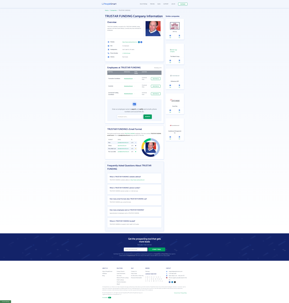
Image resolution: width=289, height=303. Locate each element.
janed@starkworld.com (123, 152)
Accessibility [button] (105, 297)
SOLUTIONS (143, 4)
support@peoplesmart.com (175, 271)
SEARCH (147, 116)
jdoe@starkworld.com (123, 149)
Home (107, 10)
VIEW (156, 78)
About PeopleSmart (107, 271)
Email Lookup (120, 280)
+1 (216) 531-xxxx (126, 53)
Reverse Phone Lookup (123, 278)
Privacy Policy (165, 254)
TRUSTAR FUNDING (130, 134)
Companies (113, 10)
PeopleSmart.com (131, 255)
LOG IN (173, 4)
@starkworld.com (128, 79)
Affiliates (104, 274)
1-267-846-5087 (172, 274)
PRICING (152, 4)
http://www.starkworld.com (129, 42)
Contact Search (120, 271)
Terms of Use (157, 254)
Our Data (119, 276)
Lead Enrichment (121, 274)
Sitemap (147, 271)
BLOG (159, 4)
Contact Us (134, 271)
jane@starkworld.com (123, 143)
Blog (103, 276)
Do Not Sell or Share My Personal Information (137, 277)
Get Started (182, 4)
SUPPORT (165, 4)
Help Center (134, 274)
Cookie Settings (5, 301)
